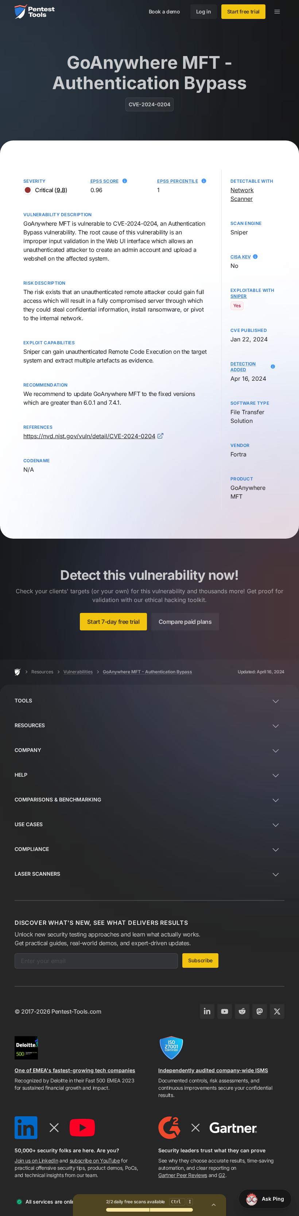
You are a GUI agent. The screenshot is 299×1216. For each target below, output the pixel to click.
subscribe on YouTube (95, 1160)
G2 (221, 1175)
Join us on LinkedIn (36, 1160)
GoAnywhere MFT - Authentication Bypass (147, 671)
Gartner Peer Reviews (182, 1175)
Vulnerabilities (78, 671)
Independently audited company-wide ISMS (213, 1070)
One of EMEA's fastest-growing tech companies (75, 1070)
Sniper (31, 351)
